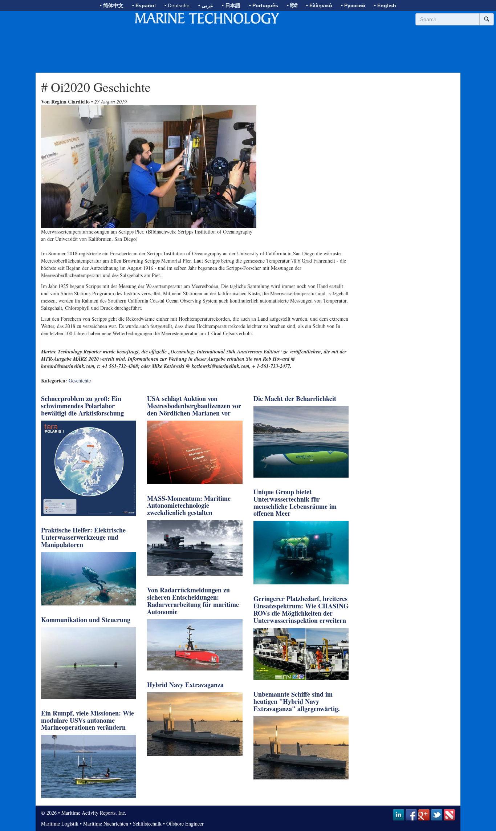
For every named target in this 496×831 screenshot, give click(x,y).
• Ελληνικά (319, 5)
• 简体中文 (111, 5)
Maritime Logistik (59, 823)
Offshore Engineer (185, 823)
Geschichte (80, 380)
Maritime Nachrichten (105, 823)
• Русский (353, 5)
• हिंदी (292, 5)
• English (385, 5)
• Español (144, 5)
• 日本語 (231, 5)
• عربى (205, 5)
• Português (263, 5)
